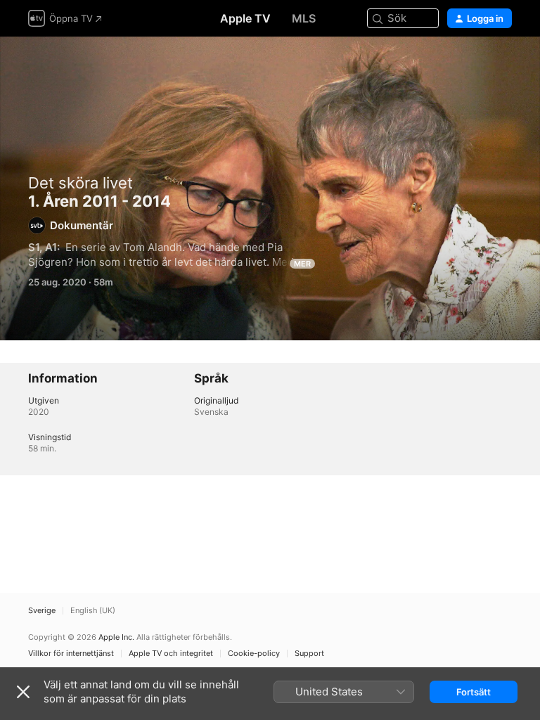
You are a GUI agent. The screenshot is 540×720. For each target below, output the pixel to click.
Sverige (42, 611)
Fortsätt (473, 692)
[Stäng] (23, 692)
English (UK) (92, 611)
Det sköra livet (80, 183)
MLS (304, 18)
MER (302, 264)
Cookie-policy (254, 653)
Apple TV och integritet (171, 653)
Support (309, 653)
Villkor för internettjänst (71, 653)
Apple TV (245, 18)
